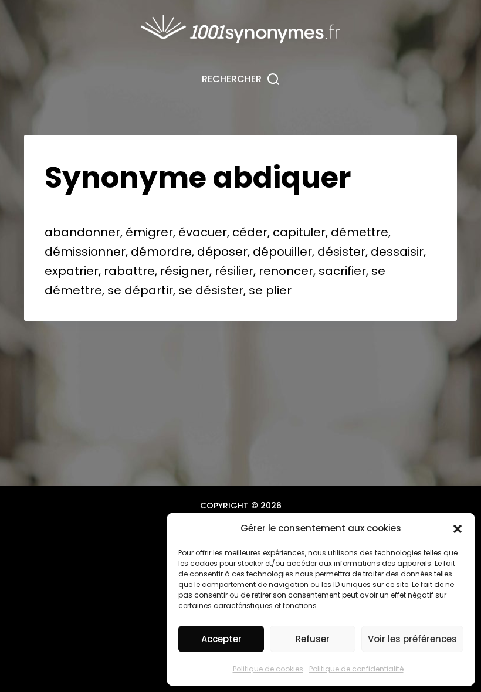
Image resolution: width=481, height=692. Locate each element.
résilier (234, 271)
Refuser (313, 639)
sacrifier (342, 271)
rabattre (129, 271)
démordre (161, 251)
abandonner (82, 232)
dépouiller (282, 251)
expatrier (72, 271)
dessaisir (397, 251)
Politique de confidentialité (356, 669)
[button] (457, 529)
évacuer (202, 232)
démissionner (85, 251)
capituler (299, 232)
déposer (222, 251)
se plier (270, 290)
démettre (359, 232)
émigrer (149, 232)
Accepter (221, 639)
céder (249, 232)
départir (148, 290)
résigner (184, 271)
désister (341, 251)
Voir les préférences (412, 639)
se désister (210, 290)
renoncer (286, 271)
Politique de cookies (268, 669)
